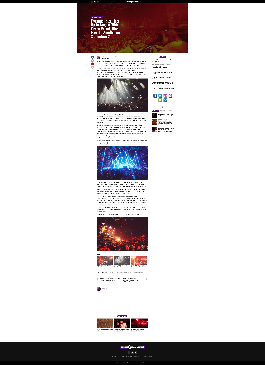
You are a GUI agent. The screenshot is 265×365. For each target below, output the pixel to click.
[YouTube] (170, 96)
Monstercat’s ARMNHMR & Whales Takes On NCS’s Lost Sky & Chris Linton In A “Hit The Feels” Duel (162, 72)
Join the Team (121, 356)
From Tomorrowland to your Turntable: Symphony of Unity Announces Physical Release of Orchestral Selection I (161, 66)
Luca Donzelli (139, 272)
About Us (114, 356)
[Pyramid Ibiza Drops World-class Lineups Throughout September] (122, 260)
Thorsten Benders (106, 58)
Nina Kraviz (100, 273)
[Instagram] (165, 96)
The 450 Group (129, 356)
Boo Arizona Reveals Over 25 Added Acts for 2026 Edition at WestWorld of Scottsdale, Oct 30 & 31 (162, 84)
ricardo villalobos (113, 273)
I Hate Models (128, 272)
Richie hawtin (123, 273)
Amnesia (114, 272)
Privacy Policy (137, 356)
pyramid (106, 273)
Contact (145, 356)
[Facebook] (155, 96)
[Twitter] (160, 96)
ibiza (133, 272)
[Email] (165, 100)
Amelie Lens (108, 272)
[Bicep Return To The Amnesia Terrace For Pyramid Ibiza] (105, 260)
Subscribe (151, 356)
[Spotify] (160, 100)
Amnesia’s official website (133, 214)
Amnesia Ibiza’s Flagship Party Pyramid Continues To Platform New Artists (139, 267)
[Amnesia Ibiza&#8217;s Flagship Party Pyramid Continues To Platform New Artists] (139, 260)
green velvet (120, 272)
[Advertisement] (122, 304)
